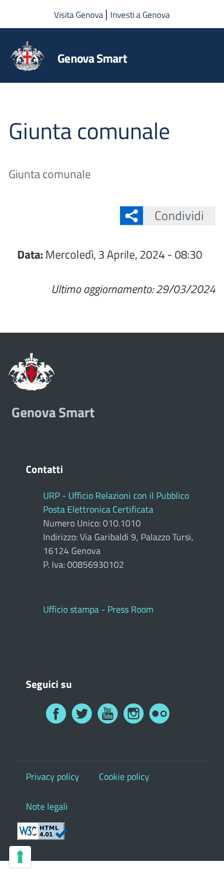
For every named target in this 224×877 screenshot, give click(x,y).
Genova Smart (92, 58)
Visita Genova (79, 14)
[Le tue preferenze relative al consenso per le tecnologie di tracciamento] (20, 857)
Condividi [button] (179, 215)
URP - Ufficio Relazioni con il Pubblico (116, 495)
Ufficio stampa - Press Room (98, 609)
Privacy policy (52, 776)
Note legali (47, 806)
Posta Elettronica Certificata (98, 509)
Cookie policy (124, 776)
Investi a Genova (140, 14)
